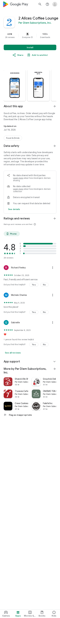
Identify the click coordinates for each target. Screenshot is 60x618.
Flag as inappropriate (18, 415)
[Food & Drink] (13, 138)
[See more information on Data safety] (54, 146)
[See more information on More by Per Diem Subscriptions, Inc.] (54, 369)
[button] (32, 37)
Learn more (18, 178)
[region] (30, 35)
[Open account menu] (54, 4)
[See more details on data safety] (14, 209)
